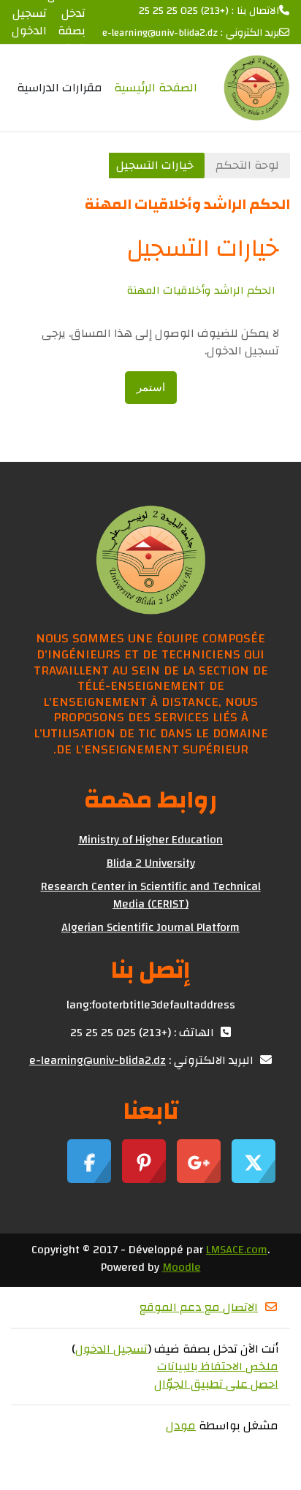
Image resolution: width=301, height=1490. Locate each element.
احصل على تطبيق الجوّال (216, 1384)
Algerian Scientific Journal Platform (150, 927)
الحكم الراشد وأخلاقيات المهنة (201, 290)
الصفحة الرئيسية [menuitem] (155, 88)
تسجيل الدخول (29, 21)
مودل (181, 1426)
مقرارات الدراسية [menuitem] (59, 88)
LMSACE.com (236, 1250)
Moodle (181, 1267)
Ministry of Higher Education (150, 840)
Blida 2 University (151, 863)
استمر (151, 387)
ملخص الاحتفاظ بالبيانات (217, 1366)
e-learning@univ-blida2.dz (160, 33)
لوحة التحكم (247, 165)
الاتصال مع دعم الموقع (199, 1307)
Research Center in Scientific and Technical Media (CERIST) (151, 895)
